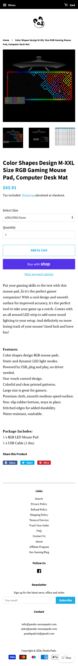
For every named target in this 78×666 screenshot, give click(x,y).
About (39, 541)
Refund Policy (39, 509)
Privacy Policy (39, 504)
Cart (72, 5)
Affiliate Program (39, 547)
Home (6, 40)
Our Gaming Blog (39, 552)
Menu (11, 5)
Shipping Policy (39, 515)
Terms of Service (39, 520)
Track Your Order (39, 525)
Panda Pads (49, 650)
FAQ (39, 530)
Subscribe (65, 600)
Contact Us (39, 536)
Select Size (10, 210)
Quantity (9, 227)
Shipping (28, 195)
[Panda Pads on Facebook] (39, 571)
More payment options (39, 274)
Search (39, 498)
